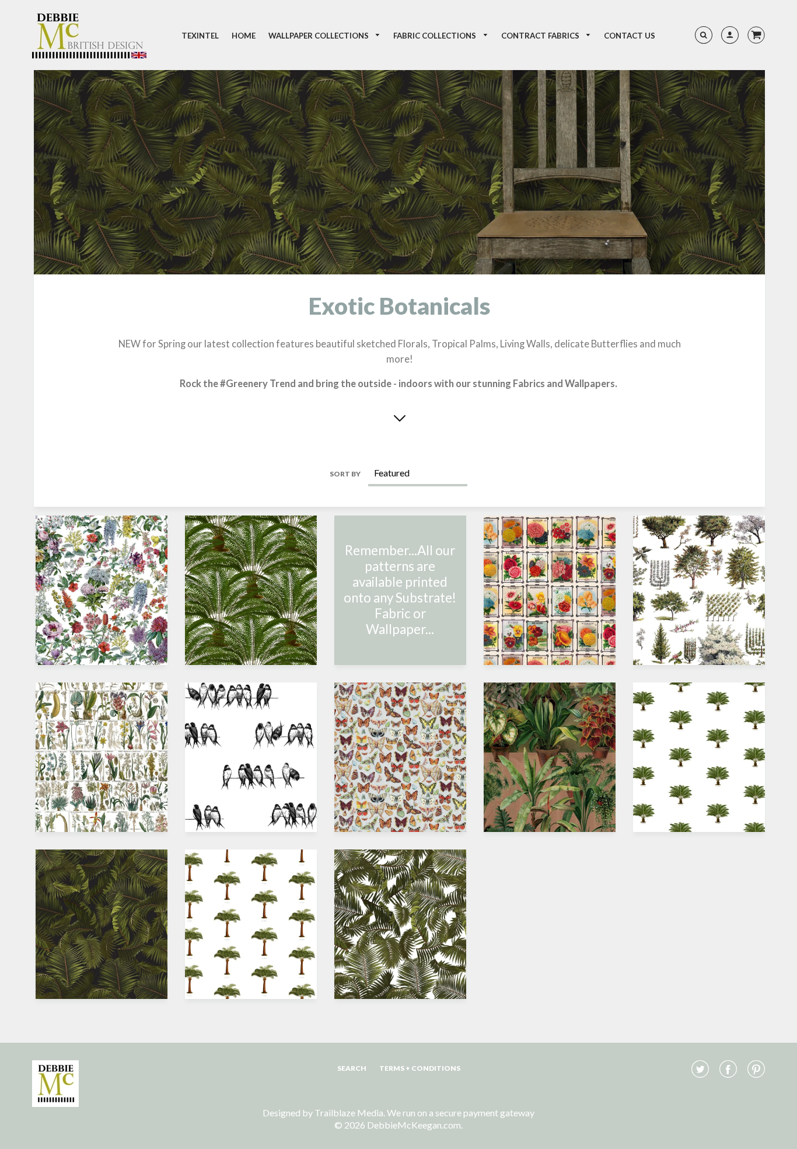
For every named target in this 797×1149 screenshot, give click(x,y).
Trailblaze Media (348, 1112)
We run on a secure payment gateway (460, 1112)
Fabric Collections (435, 35)
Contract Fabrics (541, 35)
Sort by (345, 473)
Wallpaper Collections (319, 35)
